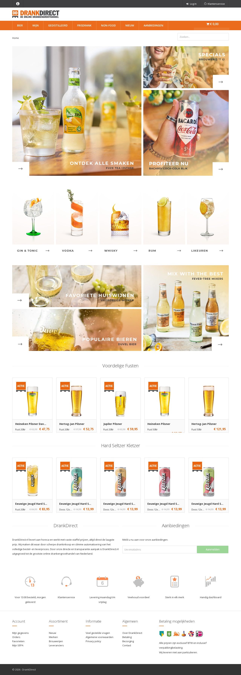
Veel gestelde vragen (98, 633)
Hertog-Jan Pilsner (71, 424)
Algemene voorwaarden (99, 637)
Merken (53, 637)
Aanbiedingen (153, 25)
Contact (126, 645)
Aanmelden (213, 549)
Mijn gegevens (20, 633)
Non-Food (108, 25)
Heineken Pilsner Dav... (30, 424)
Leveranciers (56, 645)
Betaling (127, 637)
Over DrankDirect (132, 633)
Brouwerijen (56, 641)
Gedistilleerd (58, 25)
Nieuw (129, 25)
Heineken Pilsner (158, 424)
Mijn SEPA (17, 645)
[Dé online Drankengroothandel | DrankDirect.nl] (35, 13)
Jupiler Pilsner (112, 424)
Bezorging (128, 641)
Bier (20, 25)
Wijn (35, 25)
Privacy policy (93, 641)
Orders (16, 637)
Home (15, 38)
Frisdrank (84, 25)
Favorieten (18, 641)
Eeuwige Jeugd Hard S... (31, 503)
